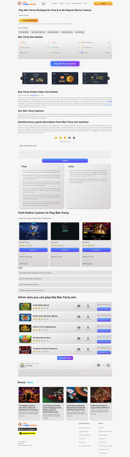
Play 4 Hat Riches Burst (104, 309)
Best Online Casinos (84, 428)
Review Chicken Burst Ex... (104, 337)
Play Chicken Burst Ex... (104, 341)
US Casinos (82, 438)
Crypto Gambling (84, 431)
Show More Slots (65, 358)
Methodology (69, 23)
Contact (103, 365)
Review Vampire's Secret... (104, 347)
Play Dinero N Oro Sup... (104, 330)
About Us (101, 428)
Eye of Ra (109, 105)
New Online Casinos (84, 435)
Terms (100, 446)
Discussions (102, 438)
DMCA (110, 446)
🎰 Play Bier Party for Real (28, 20)
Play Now (33, 250)
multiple (109, 101)
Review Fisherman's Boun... (104, 315)
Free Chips (33, 95)
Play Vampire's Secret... (104, 352)
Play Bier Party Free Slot (65, 63)
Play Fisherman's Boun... (104, 320)
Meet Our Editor (103, 435)
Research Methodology (105, 431)
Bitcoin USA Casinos (84, 446)
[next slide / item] (108, 78)
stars (95, 131)
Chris (94, 365)
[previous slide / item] (21, 78)
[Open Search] (43, 3)
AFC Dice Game (103, 453)
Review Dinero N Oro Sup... (104, 326)
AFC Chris (26, 15)
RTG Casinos (82, 442)
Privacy (105, 446)
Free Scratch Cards (104, 449)
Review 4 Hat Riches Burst (104, 304)
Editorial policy (63, 23)
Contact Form (102, 442)
